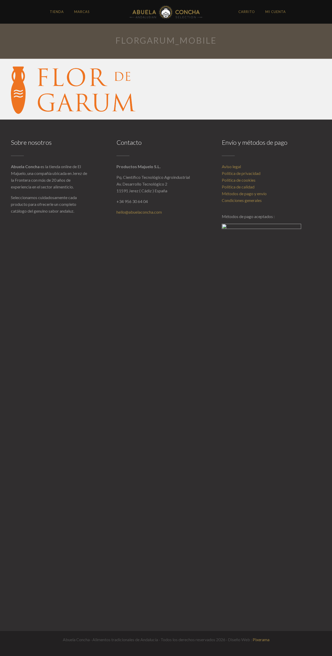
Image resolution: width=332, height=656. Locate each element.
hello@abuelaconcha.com (139, 211)
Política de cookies (238, 180)
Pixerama (261, 639)
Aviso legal (231, 166)
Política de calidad (238, 186)
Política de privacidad (241, 173)
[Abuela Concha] (166, 11)
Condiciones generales (242, 200)
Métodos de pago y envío (244, 193)
